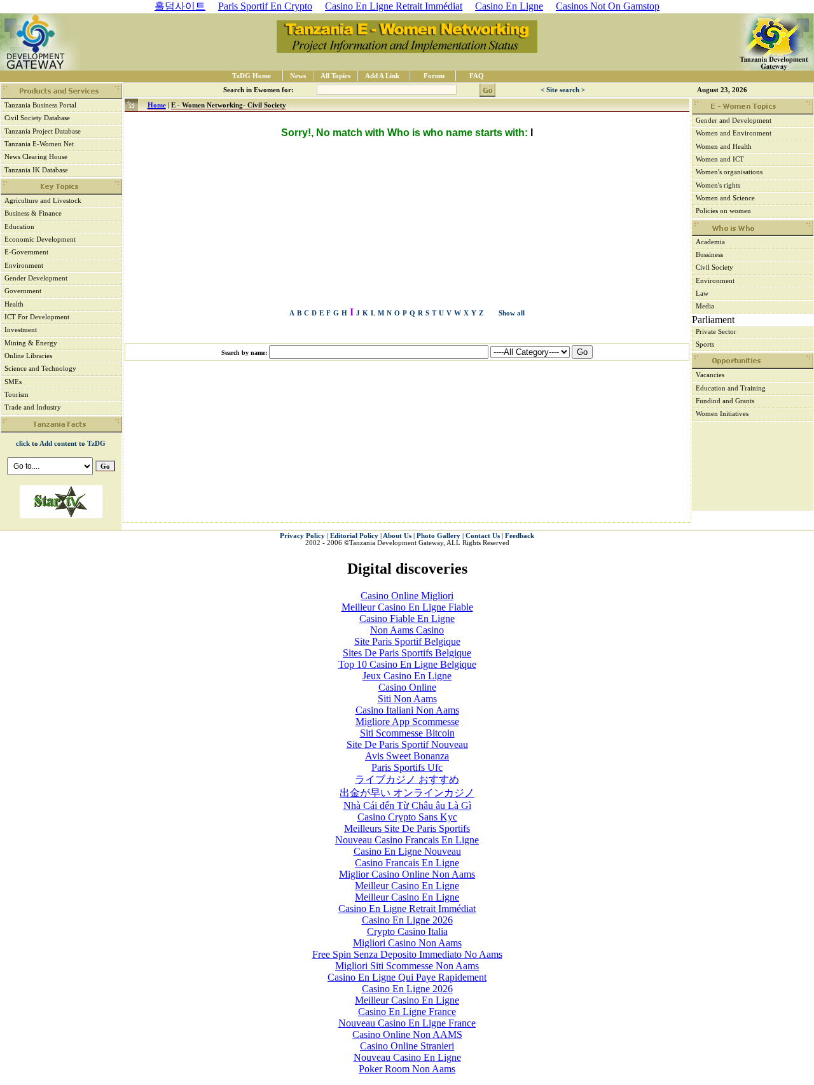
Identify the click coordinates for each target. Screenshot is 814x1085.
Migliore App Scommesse (407, 721)
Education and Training (731, 388)
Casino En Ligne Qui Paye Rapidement (407, 977)
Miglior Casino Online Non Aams (407, 874)
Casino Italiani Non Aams (407, 710)
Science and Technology (40, 368)
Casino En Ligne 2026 (407, 920)
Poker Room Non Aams (407, 1068)
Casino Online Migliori (407, 595)
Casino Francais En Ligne (407, 862)
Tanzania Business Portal (40, 105)
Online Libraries (28, 355)
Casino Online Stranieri (407, 1045)
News (298, 76)
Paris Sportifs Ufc (407, 767)
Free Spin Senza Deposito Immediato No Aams (407, 954)
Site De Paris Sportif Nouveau (407, 744)
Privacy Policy (302, 535)
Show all (512, 313)
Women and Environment (733, 133)
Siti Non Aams (407, 698)
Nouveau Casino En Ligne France (407, 1023)
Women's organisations (729, 172)
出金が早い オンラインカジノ (407, 792)
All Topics (335, 76)
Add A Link (382, 76)
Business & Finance (33, 213)
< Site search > (563, 89)
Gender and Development (733, 120)
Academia (710, 241)
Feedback (519, 535)
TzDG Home (251, 76)
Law (702, 293)
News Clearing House (35, 156)
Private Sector (716, 331)
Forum (434, 76)
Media (705, 306)
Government (22, 290)
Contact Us (483, 535)
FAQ (476, 76)
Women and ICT (720, 159)
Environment (23, 265)
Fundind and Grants (725, 400)
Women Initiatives (722, 413)
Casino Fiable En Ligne (407, 618)
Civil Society (714, 267)
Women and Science (725, 198)
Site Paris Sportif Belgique (407, 641)
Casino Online (407, 687)
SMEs (13, 381)
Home (157, 105)
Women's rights (718, 185)
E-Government (26, 252)
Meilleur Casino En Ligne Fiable (407, 607)
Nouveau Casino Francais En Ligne (407, 839)
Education (19, 226)
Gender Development (35, 278)
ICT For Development (36, 317)
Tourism (16, 394)
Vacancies (710, 374)
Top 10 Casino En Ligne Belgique (407, 664)
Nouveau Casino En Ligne (407, 1057)
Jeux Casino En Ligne (407, 675)
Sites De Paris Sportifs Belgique (407, 652)
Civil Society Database (37, 117)
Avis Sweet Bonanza (407, 755)
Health (14, 304)
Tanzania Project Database (42, 131)
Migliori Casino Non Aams (407, 942)
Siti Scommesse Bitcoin (407, 733)
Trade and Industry (32, 407)
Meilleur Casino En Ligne (407, 885)
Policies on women (723, 210)
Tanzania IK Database (36, 170)
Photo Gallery (439, 535)
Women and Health (724, 146)
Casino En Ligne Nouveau (407, 851)
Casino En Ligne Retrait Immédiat (407, 908)
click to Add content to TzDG (61, 443)
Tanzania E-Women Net (39, 144)
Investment (20, 329)
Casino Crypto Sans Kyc (407, 817)
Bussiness (709, 254)
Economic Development (40, 239)
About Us (397, 535)
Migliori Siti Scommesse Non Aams (407, 965)
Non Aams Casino (407, 630)
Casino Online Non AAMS (407, 1034)
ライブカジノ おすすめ (407, 779)
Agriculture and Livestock (42, 200)
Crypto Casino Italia (407, 931)
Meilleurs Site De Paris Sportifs (407, 828)
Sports (705, 344)
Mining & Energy (30, 343)
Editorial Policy (354, 535)
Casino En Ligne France (407, 1011)
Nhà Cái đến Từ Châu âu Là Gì (407, 805)
